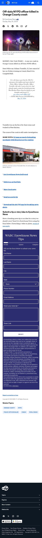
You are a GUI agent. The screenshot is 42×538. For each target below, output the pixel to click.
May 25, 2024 (21, 98)
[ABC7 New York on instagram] (13, 516)
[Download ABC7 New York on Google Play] (17, 521)
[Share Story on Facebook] (3, 26)
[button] (3, 3)
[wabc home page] (5, 488)
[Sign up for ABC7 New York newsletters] (18, 516)
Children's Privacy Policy (29, 528)
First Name (7, 253)
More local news (10, 189)
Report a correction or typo (10, 395)
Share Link (7, 323)
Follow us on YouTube (12, 182)
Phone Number (9, 288)
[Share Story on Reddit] (12, 26)
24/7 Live (14, 3)
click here (15, 386)
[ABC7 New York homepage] (8, 2)
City (5, 271)
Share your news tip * (11, 306)
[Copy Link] (26, 26)
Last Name (7, 262)
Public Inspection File (7, 532)
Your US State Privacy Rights (9, 530)
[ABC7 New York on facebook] (4, 516)
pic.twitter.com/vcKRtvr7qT (21, 94)
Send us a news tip (11, 197)
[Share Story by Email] (21, 26)
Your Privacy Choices (15, 528)
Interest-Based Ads (31, 530)
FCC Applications (18, 532)
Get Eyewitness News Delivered (15, 174)
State (5, 280)
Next (21, 334)
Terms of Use (21, 530)
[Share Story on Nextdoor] (17, 26)
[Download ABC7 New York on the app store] (6, 521)
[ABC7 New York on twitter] (8, 516)
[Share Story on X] (8, 26)
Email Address (9, 297)
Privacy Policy (5, 528)
